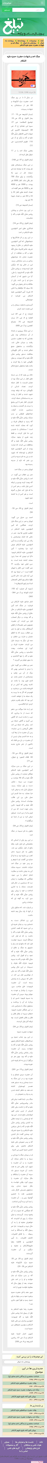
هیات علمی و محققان (32, 1445)
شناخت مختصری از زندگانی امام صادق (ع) (23, 1376)
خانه (42, 40)
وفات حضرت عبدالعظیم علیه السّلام (23, 1383)
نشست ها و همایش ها (24, 1442)
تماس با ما (23, 1451)
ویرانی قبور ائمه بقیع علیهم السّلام (23, 1396)
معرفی (6, 1442)
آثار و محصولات (12, 1445)
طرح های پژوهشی (32, 1448)
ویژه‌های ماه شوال (29, 43)
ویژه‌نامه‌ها (21, 40)
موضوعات (7, 3)
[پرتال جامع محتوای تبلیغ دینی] (23, 26)
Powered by (37, 1462)
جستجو (7, 10)
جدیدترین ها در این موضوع (32, 1370)
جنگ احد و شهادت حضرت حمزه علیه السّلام (23, 1389)
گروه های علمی (13, 1448)
